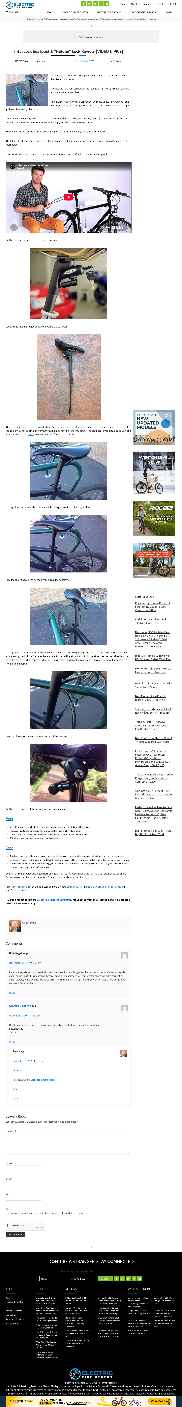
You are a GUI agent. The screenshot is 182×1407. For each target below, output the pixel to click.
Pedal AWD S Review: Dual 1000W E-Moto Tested (150, 621)
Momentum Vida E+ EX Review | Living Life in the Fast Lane (153, 670)
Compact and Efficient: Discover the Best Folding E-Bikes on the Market (109, 1301)
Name (10, 1163)
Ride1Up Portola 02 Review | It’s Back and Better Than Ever (153, 657)
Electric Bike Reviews (75, 12)
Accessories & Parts (144, 12)
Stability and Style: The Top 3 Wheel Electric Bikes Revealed (78, 1343)
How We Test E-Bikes (15, 1302)
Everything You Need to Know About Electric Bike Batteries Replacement (47, 1311)
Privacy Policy (12, 1323)
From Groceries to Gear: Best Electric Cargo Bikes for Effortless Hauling (109, 1311)
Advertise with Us (14, 1310)
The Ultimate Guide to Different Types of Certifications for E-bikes (47, 1355)
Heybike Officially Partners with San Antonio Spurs (153, 685)
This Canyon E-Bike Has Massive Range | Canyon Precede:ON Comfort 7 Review (154, 778)
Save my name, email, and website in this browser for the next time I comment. (46, 1213)
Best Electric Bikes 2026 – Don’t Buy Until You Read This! (154, 832)
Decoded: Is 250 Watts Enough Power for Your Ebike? (164, 1301)
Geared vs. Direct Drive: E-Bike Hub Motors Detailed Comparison (164, 1313)
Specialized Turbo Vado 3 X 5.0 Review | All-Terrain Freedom (153, 710)
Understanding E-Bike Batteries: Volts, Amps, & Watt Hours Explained (47, 1301)
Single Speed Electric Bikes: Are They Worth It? (138, 1313)
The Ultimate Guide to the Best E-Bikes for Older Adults (77, 1333)
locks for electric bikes (42, 1079)
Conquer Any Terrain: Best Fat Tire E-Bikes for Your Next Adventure (77, 1311)
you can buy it (74, 886)
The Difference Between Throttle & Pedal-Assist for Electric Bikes (47, 1335)
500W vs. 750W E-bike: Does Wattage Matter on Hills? (138, 1333)
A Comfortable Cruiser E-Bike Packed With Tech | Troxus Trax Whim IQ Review (153, 794)
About (134, 4)
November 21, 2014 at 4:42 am (24, 1015)
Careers (9, 1306)
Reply (12, 992)
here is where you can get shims (104, 886)
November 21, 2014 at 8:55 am (28, 1061)
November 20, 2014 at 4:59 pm (25, 962)
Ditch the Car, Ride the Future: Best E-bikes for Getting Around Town (108, 1333)
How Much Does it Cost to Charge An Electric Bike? (164, 1323)
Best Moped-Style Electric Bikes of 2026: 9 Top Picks (150, 698)
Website (10, 1194)
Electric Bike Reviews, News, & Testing (20, 5)
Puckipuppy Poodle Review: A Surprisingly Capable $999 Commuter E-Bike (152, 606)
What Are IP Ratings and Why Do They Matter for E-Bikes (47, 1345)
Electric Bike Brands (110, 12)
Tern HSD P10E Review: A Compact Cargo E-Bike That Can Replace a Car (151, 725)
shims (31, 434)
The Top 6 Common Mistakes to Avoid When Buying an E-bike (139, 1323)
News (49, 12)
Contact (147, 4)
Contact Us (11, 1315)
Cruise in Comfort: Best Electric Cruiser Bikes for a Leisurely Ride (109, 1321)
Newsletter (162, 4)
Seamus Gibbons (19, 1006)
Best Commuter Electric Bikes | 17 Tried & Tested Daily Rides (153, 739)
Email (9, 1178)
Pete (43, 61)
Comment (11, 1131)
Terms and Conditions (15, 1319)
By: (41, 61)
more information (22, 886)
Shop (122, 4)
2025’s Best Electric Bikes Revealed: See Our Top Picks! (76, 1301)
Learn (168, 12)
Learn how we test (149, 19)
